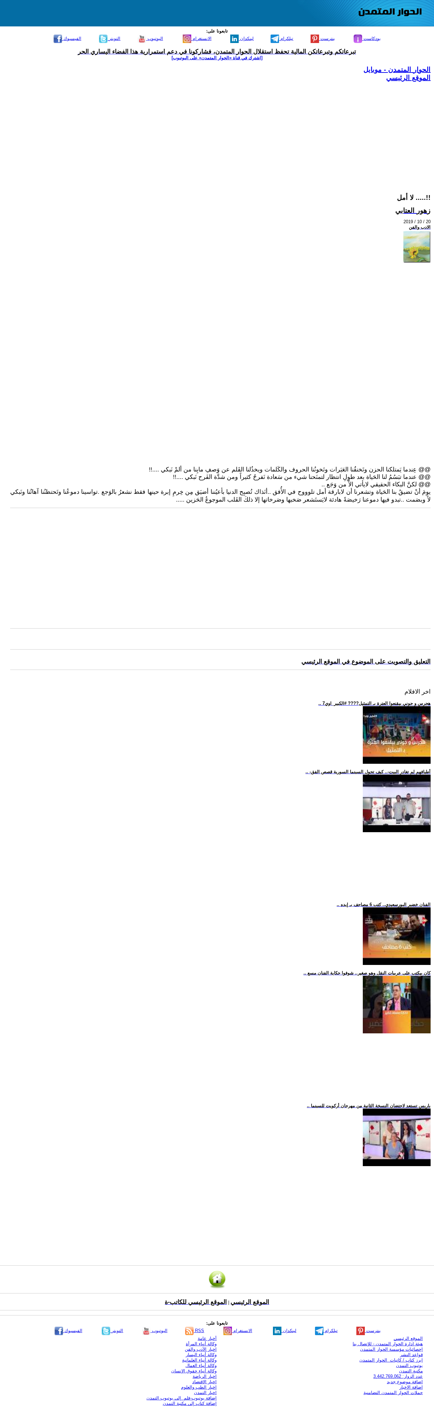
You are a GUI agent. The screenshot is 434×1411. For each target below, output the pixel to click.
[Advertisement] (227, 129)
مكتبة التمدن (411, 1370)
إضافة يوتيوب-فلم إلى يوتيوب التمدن (181, 1398)
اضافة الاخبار (411, 1387)
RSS (199, 1330)
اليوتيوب (154, 38)
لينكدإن (246, 38)
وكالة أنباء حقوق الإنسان (194, 1370)
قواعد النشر (411, 1354)
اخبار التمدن (205, 1392)
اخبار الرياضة (205, 1376)
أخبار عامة (207, 1338)
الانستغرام (201, 38)
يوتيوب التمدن (409, 1365)
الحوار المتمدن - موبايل (397, 69)
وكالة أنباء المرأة (201, 1343)
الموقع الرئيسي (408, 77)
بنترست (327, 38)
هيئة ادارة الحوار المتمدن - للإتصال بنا (388, 1343)
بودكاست (371, 38)
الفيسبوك (71, 38)
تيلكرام (286, 38)
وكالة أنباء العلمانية (199, 1360)
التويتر (113, 38)
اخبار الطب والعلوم (199, 1387)
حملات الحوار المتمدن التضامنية (393, 1392)
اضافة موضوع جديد (405, 1381)
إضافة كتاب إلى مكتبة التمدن (190, 1403)
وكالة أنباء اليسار (201, 1354)
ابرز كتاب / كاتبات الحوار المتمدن (391, 1360)
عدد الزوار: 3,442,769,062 (398, 1376)
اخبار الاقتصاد (204, 1381)
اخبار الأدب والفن (201, 1349)
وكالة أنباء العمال (201, 1365)
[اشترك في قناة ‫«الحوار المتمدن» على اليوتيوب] (217, 57)
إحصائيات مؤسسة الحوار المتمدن (391, 1349)
